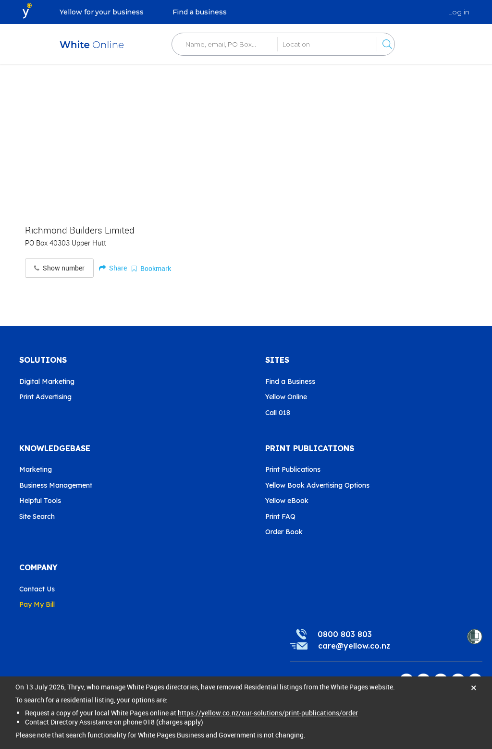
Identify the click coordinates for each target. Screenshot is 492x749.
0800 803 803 (345, 634)
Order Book (284, 532)
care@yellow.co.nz (354, 646)
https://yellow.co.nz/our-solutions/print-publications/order (268, 712)
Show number (63, 268)
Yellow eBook (286, 500)
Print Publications (292, 469)
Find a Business (290, 381)
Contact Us (37, 589)
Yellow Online (286, 397)
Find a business (199, 12)
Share (117, 267)
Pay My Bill (37, 604)
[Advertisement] (246, 139)
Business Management (55, 485)
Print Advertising (45, 397)
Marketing (35, 469)
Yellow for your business (102, 12)
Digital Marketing (46, 381)
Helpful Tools (40, 500)
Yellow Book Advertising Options (317, 485)
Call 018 (277, 412)
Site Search (37, 516)
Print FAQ (280, 516)
